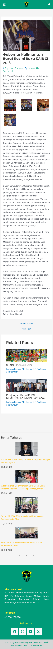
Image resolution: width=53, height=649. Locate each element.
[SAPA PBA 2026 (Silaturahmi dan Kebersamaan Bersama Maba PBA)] (26, 505)
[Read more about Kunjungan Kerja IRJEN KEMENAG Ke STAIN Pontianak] (26, 385)
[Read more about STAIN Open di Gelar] (26, 355)
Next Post (26, 329)
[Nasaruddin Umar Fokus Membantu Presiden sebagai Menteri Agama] (26, 449)
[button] (3, 4)
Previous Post (26, 324)
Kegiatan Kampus (14, 68)
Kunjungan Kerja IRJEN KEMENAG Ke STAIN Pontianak (25, 396)
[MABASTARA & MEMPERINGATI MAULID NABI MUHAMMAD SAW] (26, 533)
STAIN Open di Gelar (19, 365)
